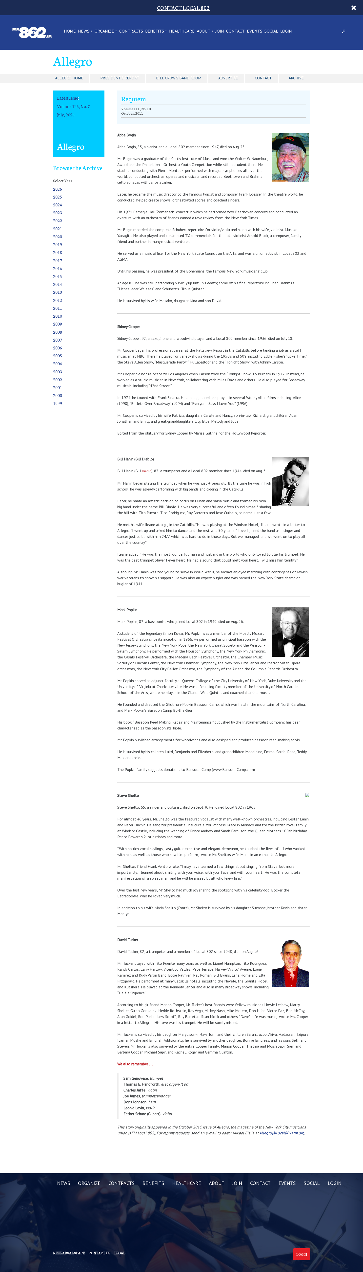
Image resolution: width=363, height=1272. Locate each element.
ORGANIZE (104, 31)
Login (301, 1254)
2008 (57, 332)
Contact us (99, 1252)
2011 (57, 308)
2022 (57, 220)
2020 (57, 236)
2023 (57, 212)
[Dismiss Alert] (354, 7)
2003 (57, 371)
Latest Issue (67, 98)
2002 (57, 379)
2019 (57, 244)
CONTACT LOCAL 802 (183, 7)
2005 (57, 355)
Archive (296, 77)
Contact (263, 77)
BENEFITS (154, 31)
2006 (57, 348)
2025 (57, 197)
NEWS (83, 31)
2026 (57, 189)
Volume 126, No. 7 (73, 106)
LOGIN (286, 31)
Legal (119, 1252)
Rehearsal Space (69, 1252)
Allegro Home (69, 77)
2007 (57, 340)
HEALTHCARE (182, 31)
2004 (57, 363)
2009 (57, 324)
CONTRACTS (131, 31)
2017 (57, 260)
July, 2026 (66, 114)
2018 (57, 252)
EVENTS (254, 31)
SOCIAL (271, 31)
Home (70, 31)
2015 (57, 276)
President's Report (119, 77)
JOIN (220, 31)
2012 (57, 300)
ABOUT (203, 31)
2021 (57, 228)
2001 (57, 387)
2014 (57, 284)
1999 (57, 403)
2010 (57, 316)
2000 (57, 395)
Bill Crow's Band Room (178, 77)
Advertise (228, 77)
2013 (57, 292)
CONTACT (235, 31)
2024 (57, 204)
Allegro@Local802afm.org (281, 1132)
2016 (57, 268)
